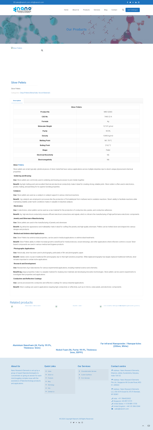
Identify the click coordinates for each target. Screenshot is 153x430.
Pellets (21, 165)
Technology (51, 385)
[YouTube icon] (133, 2)
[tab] (17, 100)
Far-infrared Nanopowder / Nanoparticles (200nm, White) (121, 344)
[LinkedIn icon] (136, 2)
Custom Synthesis (86, 374)
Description (17, 100)
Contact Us (51, 391)
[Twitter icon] (130, 2)
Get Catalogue (133, 10)
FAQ (49, 388)
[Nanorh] (22, 10)
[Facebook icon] (127, 2)
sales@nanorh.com (121, 409)
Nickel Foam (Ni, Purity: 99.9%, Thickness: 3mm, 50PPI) (76, 351)
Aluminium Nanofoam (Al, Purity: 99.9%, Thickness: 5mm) (32, 346)
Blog (49, 381)
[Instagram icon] (139, 2)
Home (49, 371)
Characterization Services (88, 371)
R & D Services (85, 378)
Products (50, 378)
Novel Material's (44, 93)
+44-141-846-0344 (133, 406)
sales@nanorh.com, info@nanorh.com (30, 2)
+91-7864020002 (124, 398)
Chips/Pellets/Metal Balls (29, 93)
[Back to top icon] (143, 426)
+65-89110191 (126, 401)
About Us (50, 374)
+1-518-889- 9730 (130, 404)
